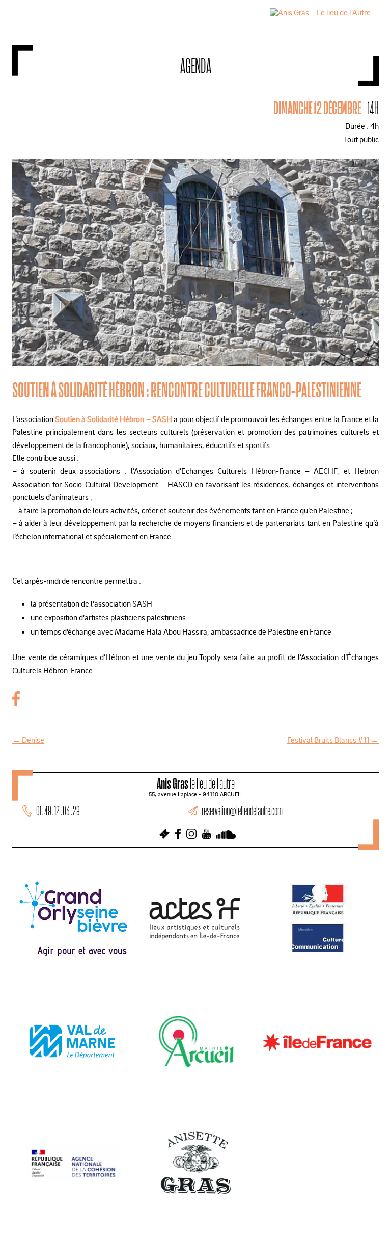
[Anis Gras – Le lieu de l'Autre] (320, 12)
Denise (28, 739)
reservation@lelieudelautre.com (242, 811)
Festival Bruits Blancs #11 (333, 739)
